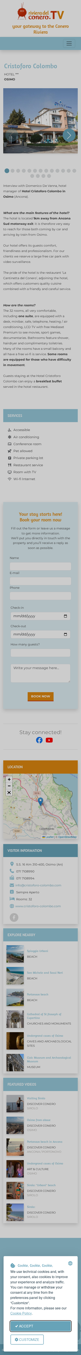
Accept (26, 1325)
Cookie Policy (21, 1313)
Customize (29, 1339)
